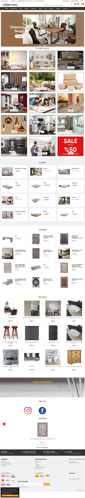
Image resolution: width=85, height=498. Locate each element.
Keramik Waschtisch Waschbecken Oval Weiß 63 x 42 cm (74, 342)
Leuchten (26, 8)
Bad (45, 8)
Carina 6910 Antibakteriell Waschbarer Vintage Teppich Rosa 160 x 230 (77, 265)
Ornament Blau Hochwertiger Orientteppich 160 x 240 (77, 237)
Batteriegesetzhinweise (40, 467)
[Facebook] (72, 476)
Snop (44, 264)
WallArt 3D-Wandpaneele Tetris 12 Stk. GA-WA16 (53, 318)
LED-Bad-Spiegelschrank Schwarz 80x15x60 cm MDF (10, 367)
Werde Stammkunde (50, 451)
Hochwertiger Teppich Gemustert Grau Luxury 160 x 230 (48, 237)
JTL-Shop (82, 490)
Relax (73, 211)
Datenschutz (38, 461)
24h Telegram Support (40, 0)
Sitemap (37, 464)
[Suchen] (61, 4)
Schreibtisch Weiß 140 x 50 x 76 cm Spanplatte (53, 366)
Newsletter (3, 465)
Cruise (16, 182)
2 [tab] (42, 396)
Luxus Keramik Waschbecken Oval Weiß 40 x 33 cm (74, 318)
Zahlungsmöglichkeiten (6, 462)
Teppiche (58, 8)
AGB (36, 462)
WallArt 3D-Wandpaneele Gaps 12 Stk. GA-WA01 (32, 317)
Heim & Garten (13, 8)
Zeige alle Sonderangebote (42, 447)
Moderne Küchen (75, 168)
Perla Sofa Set (31, 366)
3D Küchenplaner (65, 0)
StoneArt (45, 168)
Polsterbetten (71, 67)
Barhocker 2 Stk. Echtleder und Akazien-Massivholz (10, 342)
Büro (21, 8)
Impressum (37, 465)
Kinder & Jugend (14, 110)
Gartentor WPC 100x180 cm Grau (53, 342)
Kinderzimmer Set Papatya (20, 168)
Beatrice (45, 211)
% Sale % (71, 153)
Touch (16, 197)
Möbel (6, 8)
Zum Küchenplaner (42, 153)
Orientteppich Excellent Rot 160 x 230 (77, 279)
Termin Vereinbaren (74, 0)
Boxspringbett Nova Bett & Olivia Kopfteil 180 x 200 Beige (20, 280)
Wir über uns (4, 461)
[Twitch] (70, 476)
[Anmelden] (71, 4)
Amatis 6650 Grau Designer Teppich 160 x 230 (48, 251)
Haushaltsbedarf (70, 88)
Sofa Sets (14, 88)
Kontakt (81, 0)
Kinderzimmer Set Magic (20, 211)
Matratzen (51, 8)
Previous (1, 387)
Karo (16, 235)
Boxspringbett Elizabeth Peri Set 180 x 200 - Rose (20, 251)
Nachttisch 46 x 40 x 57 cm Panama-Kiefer (74, 366)
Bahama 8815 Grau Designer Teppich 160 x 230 (48, 280)
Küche (14, 153)
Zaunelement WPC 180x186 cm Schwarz (32, 342)
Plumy (44, 182)
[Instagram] (75, 476)
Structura (74, 197)
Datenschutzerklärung (7, 493)
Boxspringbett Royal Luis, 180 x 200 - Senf (77, 251)
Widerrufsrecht (38, 468)
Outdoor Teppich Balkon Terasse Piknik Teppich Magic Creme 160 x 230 (20, 265)
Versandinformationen (6, 464)
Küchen (40, 8)
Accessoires (33, 8)
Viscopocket (74, 182)
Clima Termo (46, 197)
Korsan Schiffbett (11, 317)
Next (84, 387)
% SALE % (65, 8)
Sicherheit (69, 451)
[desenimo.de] (21, 4)
